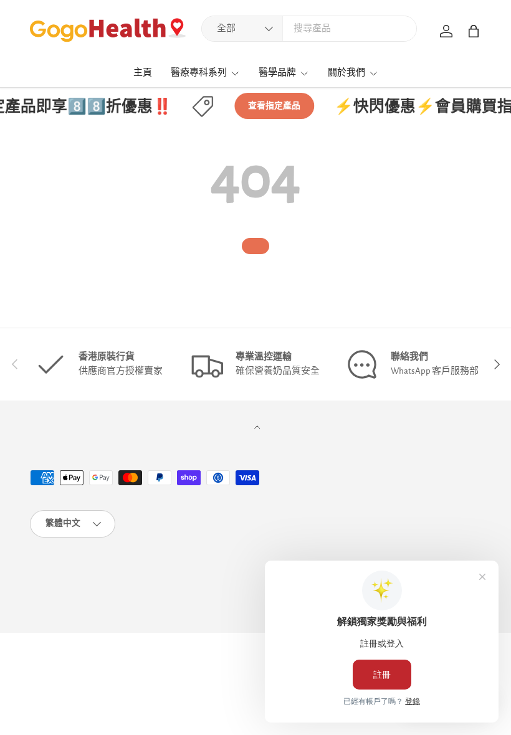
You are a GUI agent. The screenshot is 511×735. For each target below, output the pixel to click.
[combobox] (309, 28)
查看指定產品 (271, 106)
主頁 (142, 72)
